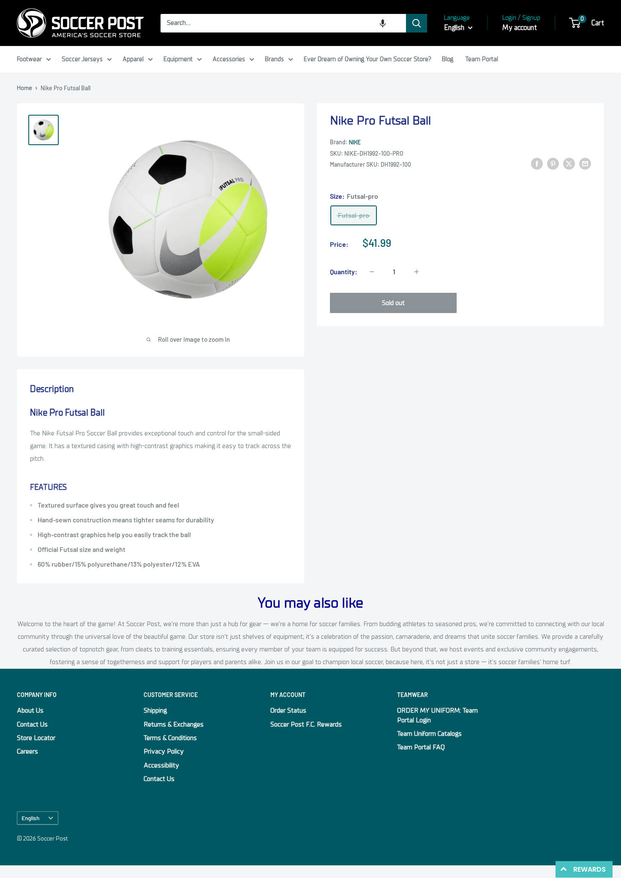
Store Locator (36, 738)
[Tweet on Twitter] (569, 163)
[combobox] (283, 23)
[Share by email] (585, 163)
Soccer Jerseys (82, 59)
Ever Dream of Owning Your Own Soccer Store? (367, 59)
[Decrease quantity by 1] (372, 272)
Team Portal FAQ (421, 747)
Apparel (133, 59)
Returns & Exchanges (174, 724)
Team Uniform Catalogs (429, 734)
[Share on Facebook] (537, 163)
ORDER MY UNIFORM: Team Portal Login (437, 715)
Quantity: (343, 271)
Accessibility (161, 765)
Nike (354, 142)
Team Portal (482, 59)
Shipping (155, 710)
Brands (274, 59)
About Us (30, 710)
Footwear (29, 59)
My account (519, 28)
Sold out (393, 303)
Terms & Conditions (170, 738)
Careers (27, 751)
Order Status (288, 710)
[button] (382, 23)
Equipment (178, 59)
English (30, 817)
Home (24, 88)
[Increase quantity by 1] (416, 272)
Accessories (228, 59)
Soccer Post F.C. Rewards (306, 724)
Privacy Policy (164, 751)
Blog (447, 59)
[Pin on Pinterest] (553, 163)
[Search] (416, 23)
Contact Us (32, 724)
